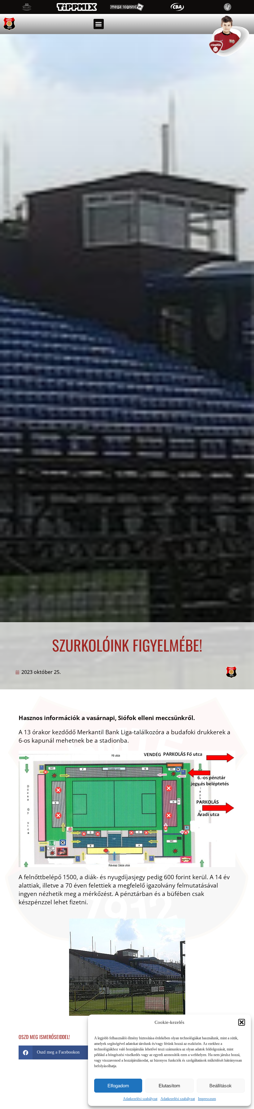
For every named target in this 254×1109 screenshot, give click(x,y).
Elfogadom (118, 1085)
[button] (242, 1022)
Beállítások (220, 1085)
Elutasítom (169, 1085)
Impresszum (207, 1099)
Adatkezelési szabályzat (140, 1099)
